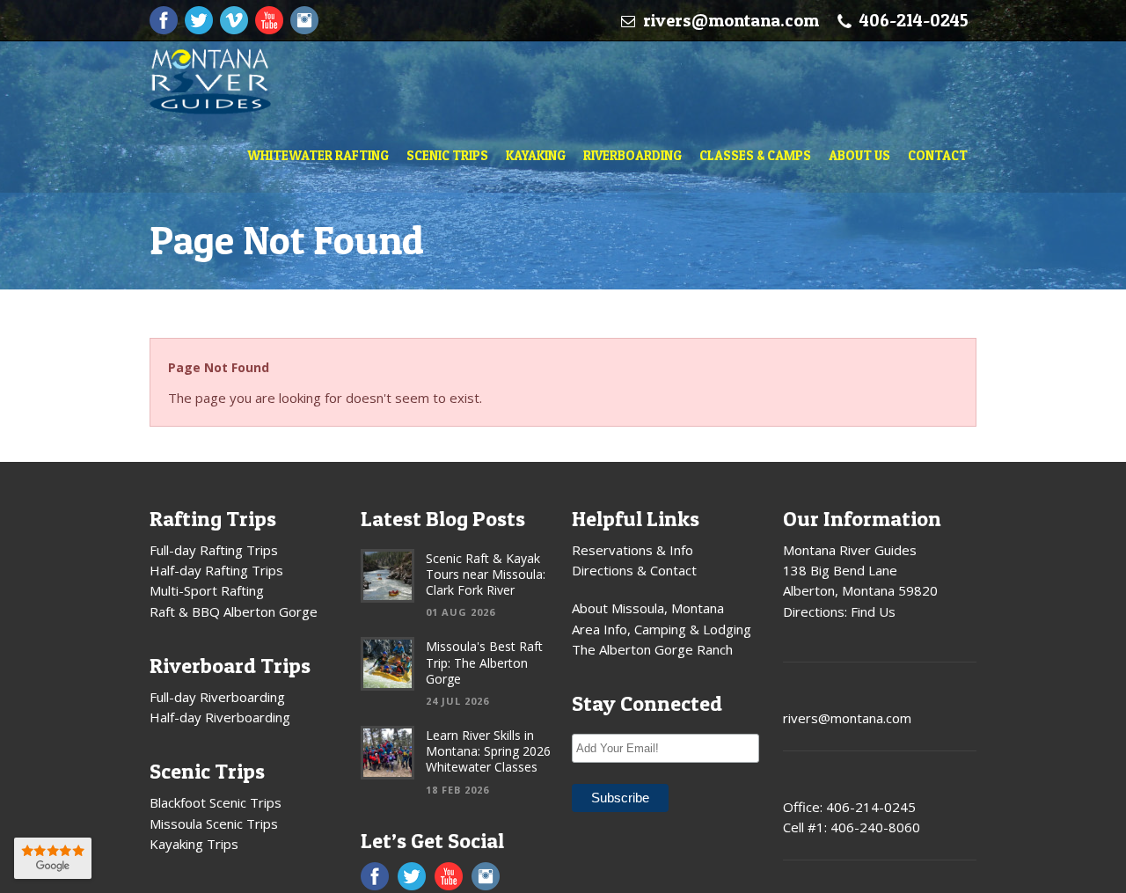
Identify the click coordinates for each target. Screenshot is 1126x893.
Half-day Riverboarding (220, 717)
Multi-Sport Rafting (207, 590)
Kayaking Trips (194, 844)
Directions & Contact (634, 570)
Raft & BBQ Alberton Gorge (234, 611)
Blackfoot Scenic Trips (216, 802)
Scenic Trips (447, 155)
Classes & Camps (755, 155)
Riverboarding (632, 155)
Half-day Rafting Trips (216, 570)
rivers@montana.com (731, 20)
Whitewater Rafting (318, 155)
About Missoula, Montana (648, 608)
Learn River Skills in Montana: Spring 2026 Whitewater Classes (488, 751)
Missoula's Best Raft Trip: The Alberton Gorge (484, 662)
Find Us (873, 611)
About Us (859, 155)
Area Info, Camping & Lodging (661, 629)
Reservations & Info (632, 550)
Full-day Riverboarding (217, 697)
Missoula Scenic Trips (214, 823)
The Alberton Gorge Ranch (652, 649)
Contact (938, 155)
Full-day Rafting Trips (214, 550)
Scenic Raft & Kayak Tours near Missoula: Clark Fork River (485, 574)
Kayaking (536, 155)
